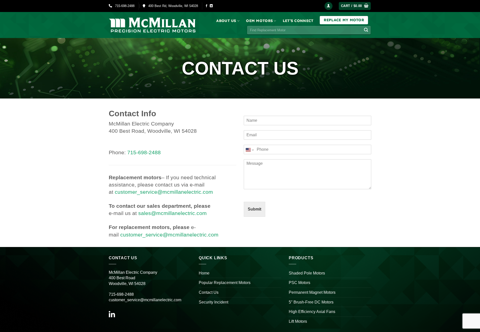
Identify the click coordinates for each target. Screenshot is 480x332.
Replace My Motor (344, 20)
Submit (254, 209)
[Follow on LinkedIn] (211, 6)
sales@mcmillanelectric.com (172, 213)
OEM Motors (259, 20)
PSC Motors (299, 282)
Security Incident (213, 302)
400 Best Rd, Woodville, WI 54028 (171, 6)
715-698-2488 (123, 6)
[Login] (328, 6)
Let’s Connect (298, 20)
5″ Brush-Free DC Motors (311, 302)
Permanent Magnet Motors (312, 292)
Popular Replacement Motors (224, 282)
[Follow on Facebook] (206, 6)
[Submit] (366, 30)
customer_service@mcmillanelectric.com (164, 192)
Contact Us (208, 292)
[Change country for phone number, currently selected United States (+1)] (249, 150)
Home (204, 273)
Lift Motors (298, 321)
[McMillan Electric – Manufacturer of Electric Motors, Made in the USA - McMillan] (152, 25)
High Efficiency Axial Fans (312, 312)
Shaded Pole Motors (307, 273)
